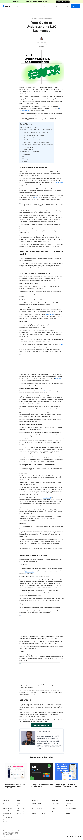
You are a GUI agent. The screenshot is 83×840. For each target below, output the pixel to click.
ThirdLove (27, 154)
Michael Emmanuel (41, 42)
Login (67, 6)
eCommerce (40, 18)
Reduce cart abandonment (39, 813)
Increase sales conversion (38, 816)
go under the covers (54, 609)
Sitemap (68, 813)
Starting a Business (48, 18)
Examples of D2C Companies (30, 151)
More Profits (31, 138)
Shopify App (20, 808)
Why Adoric (18, 6)
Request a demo (59, 6)
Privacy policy (6, 811)
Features (28, 6)
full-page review (29, 571)
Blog (48, 6)
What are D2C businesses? (29, 127)
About (4, 803)
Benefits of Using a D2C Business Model (36, 132)
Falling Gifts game (36, 803)
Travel (53, 808)
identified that (47, 497)
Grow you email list (37, 808)
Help (67, 811)
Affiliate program (21, 811)
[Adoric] (6, 6)
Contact (5, 821)
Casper (27, 157)
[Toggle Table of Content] (51, 124)
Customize (5, 836)
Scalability (30, 149)
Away (26, 159)
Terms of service (7, 808)
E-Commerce (55, 803)
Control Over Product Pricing (35, 135)
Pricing (42, 6)
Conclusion (24, 161)
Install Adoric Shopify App (41, 725)
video (35, 197)
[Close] (18, 830)
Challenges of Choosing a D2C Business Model (38, 144)
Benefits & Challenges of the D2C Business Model (36, 129)
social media (59, 182)
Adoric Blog (33, 18)
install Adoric (58, 378)
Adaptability (30, 147)
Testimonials (6, 806)
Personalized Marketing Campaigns (38, 142)
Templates (35, 6)
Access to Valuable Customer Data (38, 140)
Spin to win (34, 811)
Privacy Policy (9, 834)
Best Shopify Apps (71, 808)
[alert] (41, 1)
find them (46, 391)
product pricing (50, 314)
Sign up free (75, 6)
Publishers (54, 806)
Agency (53, 811)
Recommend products (37, 806)
